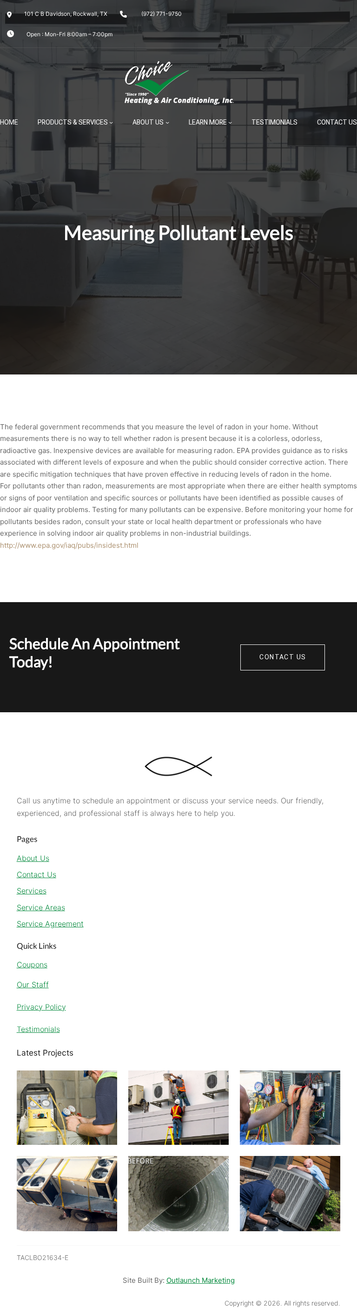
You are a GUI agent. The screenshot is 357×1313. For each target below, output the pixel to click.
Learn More (208, 122)
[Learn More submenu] (230, 122)
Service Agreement (50, 923)
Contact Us (36, 874)
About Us (148, 122)
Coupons (32, 964)
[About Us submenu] (167, 122)
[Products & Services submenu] (111, 122)
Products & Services (73, 122)
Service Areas (41, 907)
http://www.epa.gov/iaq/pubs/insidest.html (69, 545)
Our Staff (33, 984)
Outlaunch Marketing (200, 1280)
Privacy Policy (41, 1006)
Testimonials (38, 1029)
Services (31, 890)
